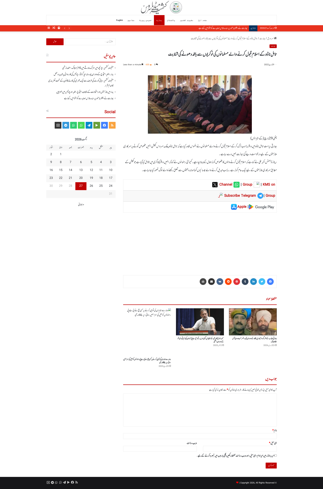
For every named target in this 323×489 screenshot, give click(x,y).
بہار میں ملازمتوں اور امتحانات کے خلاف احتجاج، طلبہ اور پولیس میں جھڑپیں (85, 92)
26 (91, 186)
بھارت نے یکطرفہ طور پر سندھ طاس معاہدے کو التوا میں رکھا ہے (89, 98)
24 (110, 186)
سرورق (270, 38)
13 (81, 170)
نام (274, 430)
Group (247, 185)
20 (81, 178)
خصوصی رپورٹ (145, 20)
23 (51, 178)
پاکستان (171, 20)
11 (101, 170)
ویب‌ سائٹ (192, 443)
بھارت (159, 20)
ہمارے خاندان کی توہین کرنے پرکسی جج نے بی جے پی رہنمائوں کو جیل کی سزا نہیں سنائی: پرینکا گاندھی (147, 361)
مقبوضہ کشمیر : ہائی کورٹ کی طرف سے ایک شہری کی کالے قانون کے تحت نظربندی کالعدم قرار (81, 83)
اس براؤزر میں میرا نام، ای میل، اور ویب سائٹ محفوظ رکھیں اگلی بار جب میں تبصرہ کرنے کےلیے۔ (235, 455)
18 (101, 178)
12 (91, 170)
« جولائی (81, 204)
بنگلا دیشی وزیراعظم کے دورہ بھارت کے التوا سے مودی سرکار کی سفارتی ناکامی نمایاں (212, 28)
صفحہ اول (202, 20)
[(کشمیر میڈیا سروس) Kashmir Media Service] (161, 7)
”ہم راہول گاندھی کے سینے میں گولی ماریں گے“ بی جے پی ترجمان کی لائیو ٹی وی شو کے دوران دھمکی (201, 340)
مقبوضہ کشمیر (186, 20)
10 (110, 170)
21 (70, 178)
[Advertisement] (200, 241)
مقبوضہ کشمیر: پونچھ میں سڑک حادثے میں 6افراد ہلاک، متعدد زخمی (88, 68)
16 (51, 170)
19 (91, 178)
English (119, 20)
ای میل (273, 443)
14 (70, 170)
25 (101, 186)
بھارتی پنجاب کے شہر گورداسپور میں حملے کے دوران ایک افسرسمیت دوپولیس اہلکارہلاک (254, 340)
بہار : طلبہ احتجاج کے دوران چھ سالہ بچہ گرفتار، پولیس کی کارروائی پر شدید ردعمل (84, 74)
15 (60, 170)
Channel (226, 185)
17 (110, 178)
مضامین (131, 20)
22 (60, 178)
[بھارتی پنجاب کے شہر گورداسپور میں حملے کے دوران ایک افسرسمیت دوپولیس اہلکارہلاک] (253, 321)
